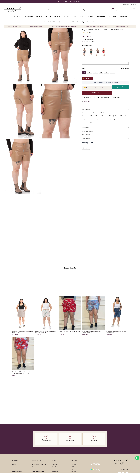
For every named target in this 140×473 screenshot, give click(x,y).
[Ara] (84, 10)
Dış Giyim (73, 469)
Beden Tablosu (125, 68)
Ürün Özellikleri (86, 109)
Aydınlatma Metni (36, 466)
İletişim (13, 466)
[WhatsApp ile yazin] (137, 458)
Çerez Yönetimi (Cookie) (38, 471)
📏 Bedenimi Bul (87, 78)
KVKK (33, 469)
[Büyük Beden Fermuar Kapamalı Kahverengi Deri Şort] (97, 52)
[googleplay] (95, 469)
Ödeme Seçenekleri (87, 131)
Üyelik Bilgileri (55, 464)
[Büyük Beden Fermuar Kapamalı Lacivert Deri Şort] (84, 52)
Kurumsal (133, 4)
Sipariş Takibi (125, 4)
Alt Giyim (73, 466)
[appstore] (95, 464)
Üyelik (13, 469)
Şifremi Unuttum (56, 466)
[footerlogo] (119, 462)
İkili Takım (73, 471)
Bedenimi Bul (123, 16)
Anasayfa (14, 464)
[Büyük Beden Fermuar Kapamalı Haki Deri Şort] (91, 52)
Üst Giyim (73, 464)
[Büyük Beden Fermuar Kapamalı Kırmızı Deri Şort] (104, 52)
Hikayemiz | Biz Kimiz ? (17, 471)
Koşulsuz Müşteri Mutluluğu (39, 464)
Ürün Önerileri (86, 135)
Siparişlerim (55, 471)
